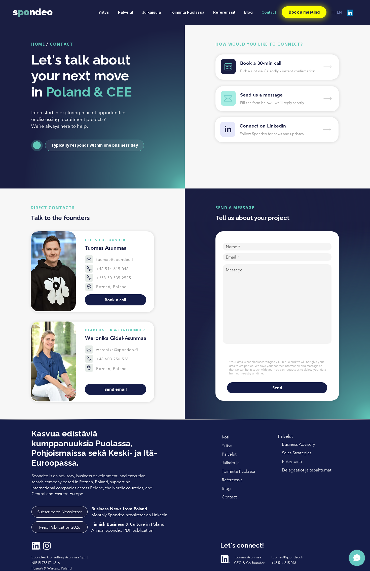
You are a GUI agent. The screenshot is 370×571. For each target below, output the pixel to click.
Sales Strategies (296, 452)
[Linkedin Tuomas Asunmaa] (225, 559)
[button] (94, 145)
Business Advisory (298, 444)
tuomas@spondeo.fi (115, 259)
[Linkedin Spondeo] (36, 546)
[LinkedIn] (350, 13)
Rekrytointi (292, 461)
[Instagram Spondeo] (47, 546)
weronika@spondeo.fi (117, 349)
